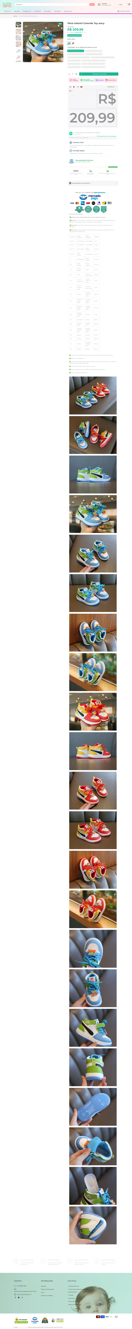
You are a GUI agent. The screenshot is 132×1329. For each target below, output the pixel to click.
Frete (42, 1292)
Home (15, 16)
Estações (47, 11)
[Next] (60, 42)
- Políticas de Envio (73, 1286)
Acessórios (68, 11)
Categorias (27, 11)
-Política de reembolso (74, 1304)
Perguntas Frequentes (47, 1289)
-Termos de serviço (73, 1301)
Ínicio (9, 11)
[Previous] (26, 42)
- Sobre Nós (71, 1298)
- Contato (70, 1295)
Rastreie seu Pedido (47, 1295)
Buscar (92, 4)
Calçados (57, 11)
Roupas (17, 11)
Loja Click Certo (58, 1327)
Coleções (37, 11)
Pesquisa (43, 1286)
